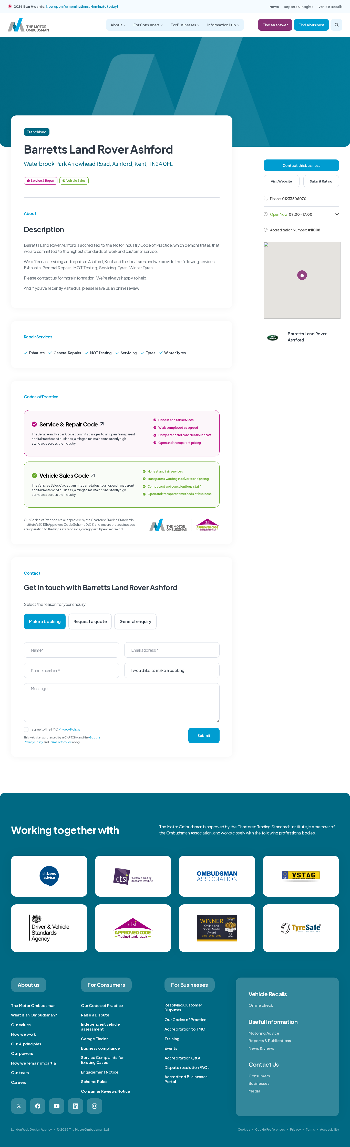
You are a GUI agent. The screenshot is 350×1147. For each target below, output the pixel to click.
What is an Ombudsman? (34, 1014)
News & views (261, 1048)
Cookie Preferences (270, 1129)
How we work (23, 1034)
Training (171, 1038)
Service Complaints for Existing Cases (102, 1060)
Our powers (22, 1053)
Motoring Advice (264, 1033)
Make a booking (45, 621)
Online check (261, 1005)
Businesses (259, 1083)
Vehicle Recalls (330, 7)
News (274, 7)
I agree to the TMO (55, 729)
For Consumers (146, 25)
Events (170, 1048)
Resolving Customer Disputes (183, 1007)
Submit (204, 735)
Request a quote (90, 621)
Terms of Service (60, 742)
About (116, 25)
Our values (21, 1024)
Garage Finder (94, 1038)
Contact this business (301, 165)
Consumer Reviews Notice (105, 1091)
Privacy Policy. (69, 729)
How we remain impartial (34, 1062)
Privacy (295, 1129)
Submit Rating (321, 181)
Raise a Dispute (95, 1014)
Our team (20, 1072)
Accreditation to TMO (184, 1028)
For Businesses (183, 25)
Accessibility (329, 1129)
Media (254, 1090)
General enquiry (135, 621)
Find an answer (275, 25)
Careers (18, 1082)
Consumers (259, 1075)
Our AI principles (26, 1043)
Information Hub (221, 25)
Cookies (244, 1129)
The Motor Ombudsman (33, 1005)
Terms (310, 1129)
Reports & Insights (298, 7)
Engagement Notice (99, 1071)
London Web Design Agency (31, 1129)
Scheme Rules (94, 1081)
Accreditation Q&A (182, 1057)
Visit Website (281, 181)
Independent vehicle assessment (100, 1027)
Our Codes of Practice (102, 1005)
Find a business (311, 25)
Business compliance (100, 1048)
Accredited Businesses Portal (186, 1079)
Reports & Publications (270, 1040)
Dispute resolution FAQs (186, 1067)
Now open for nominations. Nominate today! (82, 6)
